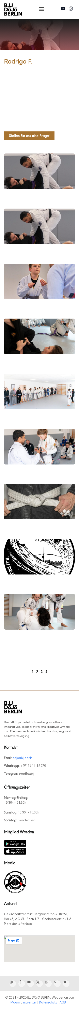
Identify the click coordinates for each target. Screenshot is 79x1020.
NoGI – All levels (20, 581)
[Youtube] (64, 9)
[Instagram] (72, 9)
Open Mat (14, 361)
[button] (41, 9)
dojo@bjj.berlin (22, 758)
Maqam (16, 1002)
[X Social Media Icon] (39, 983)
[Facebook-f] (21, 983)
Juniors (10, 306)
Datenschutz (48, 1002)
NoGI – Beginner (20, 636)
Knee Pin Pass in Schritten (29, 196)
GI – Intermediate (21, 651)
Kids (8, 471)
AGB (63, 1002)
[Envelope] (57, 983)
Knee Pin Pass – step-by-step (33, 251)
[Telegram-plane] (66, 983)
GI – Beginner (17, 526)
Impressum (29, 1002)
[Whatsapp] (48, 983)
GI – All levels (17, 416)
